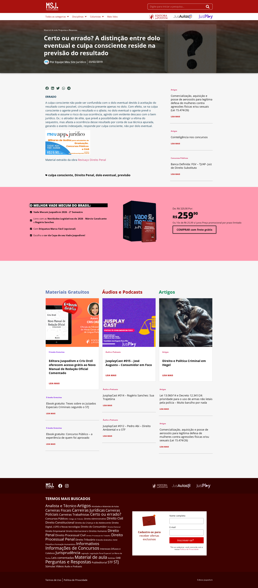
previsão (124, 175)
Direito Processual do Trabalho (98, 535)
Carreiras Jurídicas (88, 510)
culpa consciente (60, 175)
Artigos (174, 89)
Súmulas (50, 566)
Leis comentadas (62, 558)
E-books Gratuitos (56, 352)
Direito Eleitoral (114, 527)
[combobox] (176, 7)
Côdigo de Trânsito (76, 519)
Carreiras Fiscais (58, 510)
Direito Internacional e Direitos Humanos (86, 531)
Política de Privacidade (189, 549)
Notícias (111, 558)
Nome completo (177, 515)
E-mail (172, 527)
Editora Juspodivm (205, 580)
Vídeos (60, 566)
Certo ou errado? (105, 514)
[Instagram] (67, 486)
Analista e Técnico (60, 505)
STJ (116, 561)
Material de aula (50, 30)
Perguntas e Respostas (67, 30)
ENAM (115, 540)
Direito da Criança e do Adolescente (93, 522)
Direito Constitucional (59, 522)
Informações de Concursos (72, 548)
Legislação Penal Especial (100, 553)
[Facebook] (60, 486)
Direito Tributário (85, 539)
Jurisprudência (68, 552)
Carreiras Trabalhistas (74, 515)
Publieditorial (99, 562)
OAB (118, 558)
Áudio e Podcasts (113, 352)
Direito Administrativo (95, 518)
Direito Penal (84, 175)
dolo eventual (106, 175)
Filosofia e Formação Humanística (60, 544)
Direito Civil (115, 518)
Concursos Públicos (179, 158)
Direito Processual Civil (70, 535)
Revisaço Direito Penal (92, 160)
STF (110, 562)
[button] (47, 88)
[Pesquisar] (208, 7)
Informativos (87, 543)
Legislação (85, 553)
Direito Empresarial (55, 531)
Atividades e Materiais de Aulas (105, 506)
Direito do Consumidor (94, 526)
